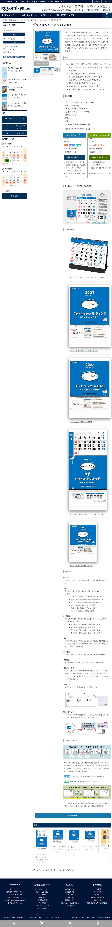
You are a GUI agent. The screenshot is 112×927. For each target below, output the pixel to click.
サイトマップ (54, 917)
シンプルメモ (39, 870)
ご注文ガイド (69, 892)
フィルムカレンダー (20, 120)
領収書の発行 (42, 900)
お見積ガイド (69, 889)
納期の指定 (70, 895)
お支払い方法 (42, 895)
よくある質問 (42, 908)
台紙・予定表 (60, 15)
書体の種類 (97, 900)
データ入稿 (97, 889)
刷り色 (97, 895)
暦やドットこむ (92, 917)
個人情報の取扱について (20, 917)
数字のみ (70, 870)
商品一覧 (49, 870)
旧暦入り (7, 133)
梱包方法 (42, 897)
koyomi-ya (16, 8)
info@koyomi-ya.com (17, 900)
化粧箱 (71, 15)
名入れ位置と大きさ (97, 897)
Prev (35, 831)
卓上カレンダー (28, 15)
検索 (98, 925)
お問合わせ (106, 1)
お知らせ (14, 196)
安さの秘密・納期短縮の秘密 (97, 903)
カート (42, 925)
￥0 (107, 16)
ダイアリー (44, 15)
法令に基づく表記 (36, 917)
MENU (14, 925)
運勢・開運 (20, 133)
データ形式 (97, 892)
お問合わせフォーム (15, 903)
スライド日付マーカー (7, 120)
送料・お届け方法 (42, 892)
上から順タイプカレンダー (20, 127)
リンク (46, 917)
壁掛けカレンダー (9, 15)
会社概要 (97, 1)
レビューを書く (73, 815)
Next (108, 831)
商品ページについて (42, 906)
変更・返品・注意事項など (70, 903)
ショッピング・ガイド (42, 889)
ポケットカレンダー (7, 127)
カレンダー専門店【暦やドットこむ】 (85, 6)
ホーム (70, 925)
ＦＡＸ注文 (42, 903)
